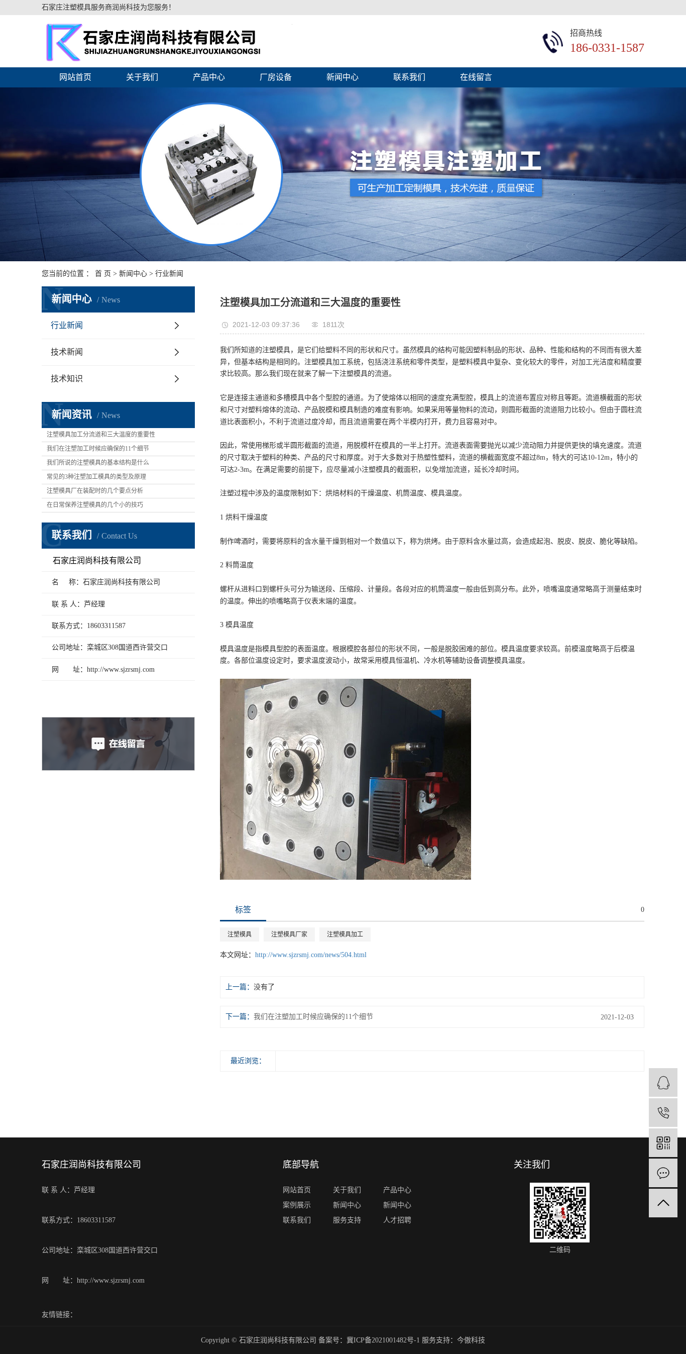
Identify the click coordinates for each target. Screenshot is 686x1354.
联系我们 (409, 77)
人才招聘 (397, 1220)
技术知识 (67, 378)
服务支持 (347, 1220)
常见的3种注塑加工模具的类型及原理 (96, 476)
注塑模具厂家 (289, 934)
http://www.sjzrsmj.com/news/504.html (311, 955)
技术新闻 (67, 352)
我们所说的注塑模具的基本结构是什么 (98, 462)
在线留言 (476, 77)
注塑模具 (239, 934)
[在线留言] (663, 1173)
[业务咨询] (663, 1082)
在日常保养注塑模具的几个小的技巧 (95, 504)
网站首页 (75, 77)
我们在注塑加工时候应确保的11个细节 (98, 448)
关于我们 (142, 77)
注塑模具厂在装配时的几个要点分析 (95, 490)
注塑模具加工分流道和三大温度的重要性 (101, 434)
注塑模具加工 (345, 934)
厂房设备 (276, 77)
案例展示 (297, 1205)
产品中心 (209, 77)
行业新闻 (169, 273)
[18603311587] (663, 1112)
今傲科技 (471, 1340)
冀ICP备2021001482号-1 (383, 1340)
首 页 (103, 273)
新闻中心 (342, 77)
